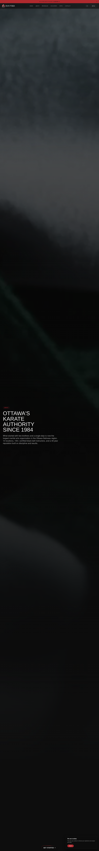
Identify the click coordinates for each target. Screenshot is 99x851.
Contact (67, 6)
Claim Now (55, 1)
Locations (54, 6)
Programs (45, 6)
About (37, 6)
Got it (70, 846)
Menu (93, 6)
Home (31, 6)
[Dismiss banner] (97, 2)
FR (87, 6)
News (61, 6)
